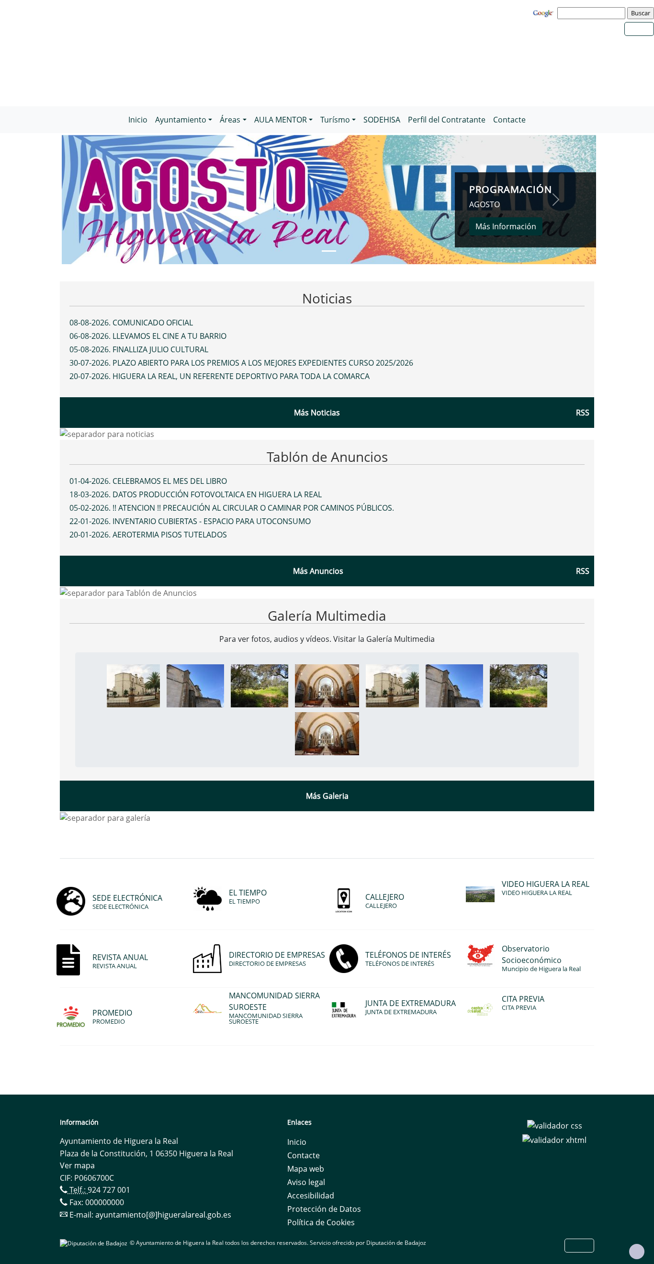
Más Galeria (327, 796)
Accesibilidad (310, 1195)
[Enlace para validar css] (554, 1125)
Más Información (505, 226)
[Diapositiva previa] (102, 199)
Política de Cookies (321, 1222)
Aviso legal (306, 1182)
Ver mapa (77, 1165)
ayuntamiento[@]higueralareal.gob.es (163, 1214)
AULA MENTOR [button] (280, 119)
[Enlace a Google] (544, 12)
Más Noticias (317, 412)
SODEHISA (381, 119)
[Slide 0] (329, 251)
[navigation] (592, 13)
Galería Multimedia (327, 615)
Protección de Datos (324, 1209)
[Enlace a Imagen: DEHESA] (259, 685)
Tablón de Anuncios (327, 456)
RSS (582, 571)
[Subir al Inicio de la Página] (636, 1251)
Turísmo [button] (335, 119)
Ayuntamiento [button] (180, 119)
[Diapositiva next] (556, 199)
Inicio (137, 119)
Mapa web (305, 1168)
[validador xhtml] (554, 1139)
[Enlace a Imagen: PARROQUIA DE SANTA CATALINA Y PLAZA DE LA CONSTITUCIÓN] (133, 685)
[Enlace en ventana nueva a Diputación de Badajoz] (95, 1243)
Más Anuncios (318, 571)
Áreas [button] (230, 119)
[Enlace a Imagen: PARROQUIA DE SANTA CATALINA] (195, 685)
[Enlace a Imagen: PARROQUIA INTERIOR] (327, 685)
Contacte (509, 119)
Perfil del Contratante (446, 119)
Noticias (327, 298)
